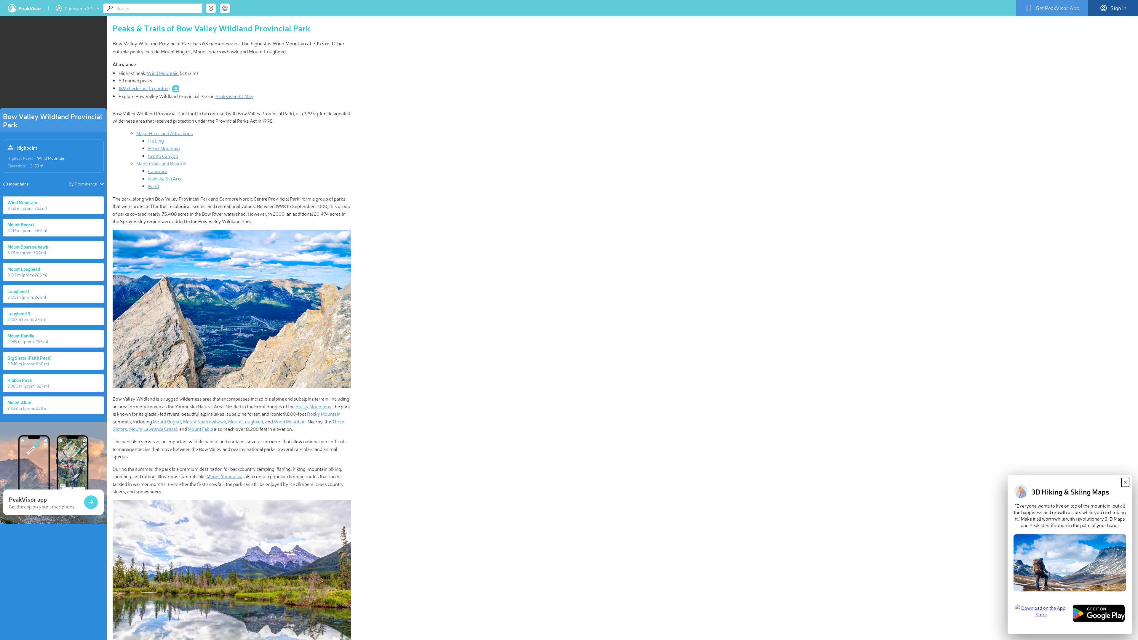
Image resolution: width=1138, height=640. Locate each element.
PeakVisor (24, 8)
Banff (153, 186)
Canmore (157, 171)
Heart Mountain (164, 148)
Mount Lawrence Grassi (153, 428)
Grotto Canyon (163, 156)
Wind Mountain (51, 158)
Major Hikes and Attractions (164, 133)
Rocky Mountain (324, 413)
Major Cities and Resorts (161, 163)
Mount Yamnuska (224, 476)
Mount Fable (200, 428)
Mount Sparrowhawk (204, 421)
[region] (53, 64)
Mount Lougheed (245, 421)
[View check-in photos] (175, 88)
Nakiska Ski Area (165, 178)
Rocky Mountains (313, 406)
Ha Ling (156, 140)
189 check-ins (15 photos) (144, 88)
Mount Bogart (167, 421)
